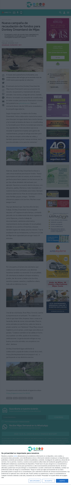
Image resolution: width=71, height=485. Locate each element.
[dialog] (35, 465)
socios (15, 456)
